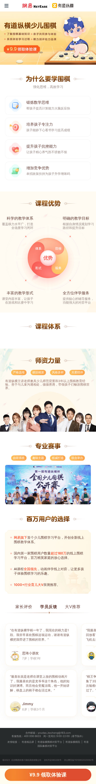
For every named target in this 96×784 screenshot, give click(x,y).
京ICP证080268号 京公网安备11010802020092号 (69, 763)
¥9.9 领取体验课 (48, 775)
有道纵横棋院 (72, 745)
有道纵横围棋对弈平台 (50, 745)
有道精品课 (28, 745)
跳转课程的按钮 (23, 49)
